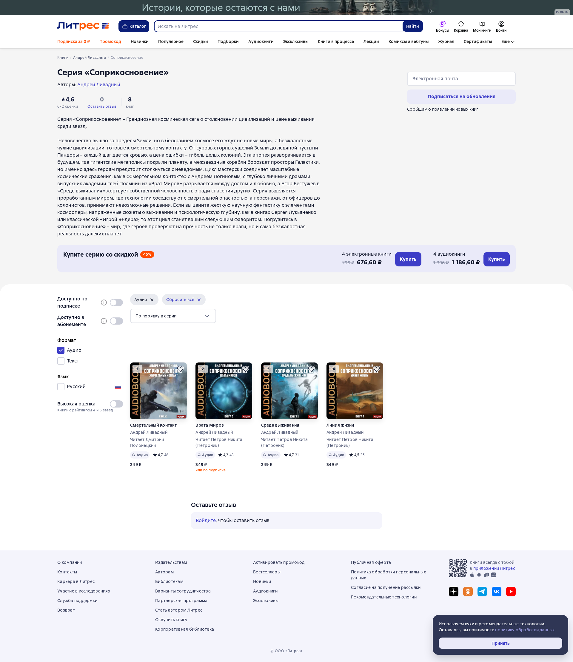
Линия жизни (340, 425)
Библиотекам (169, 581)
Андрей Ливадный (148, 432)
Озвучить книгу (171, 619)
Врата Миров (209, 425)
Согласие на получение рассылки (386, 587)
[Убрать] (152, 299)
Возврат (66, 610)
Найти (412, 26)
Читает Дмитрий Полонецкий (147, 442)
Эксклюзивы (295, 41)
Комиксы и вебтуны (409, 41)
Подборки (228, 41)
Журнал (446, 41)
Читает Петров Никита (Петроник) (218, 442)
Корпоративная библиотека (184, 629)
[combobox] (278, 26)
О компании (69, 562)
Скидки (200, 41)
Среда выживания (280, 425)
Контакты (67, 572)
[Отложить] (180, 369)
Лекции (371, 41)
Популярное (171, 41)
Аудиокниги (261, 41)
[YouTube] (511, 591)
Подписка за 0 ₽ (73, 41)
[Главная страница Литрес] (83, 26)
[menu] (173, 316)
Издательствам (171, 562)
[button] (144, 299)
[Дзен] (453, 591)
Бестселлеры (267, 572)
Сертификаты (478, 41)
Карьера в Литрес (76, 581)
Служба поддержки (77, 600)
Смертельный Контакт (153, 425)
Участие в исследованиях (83, 591)
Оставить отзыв (101, 106)
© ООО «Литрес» (286, 651)
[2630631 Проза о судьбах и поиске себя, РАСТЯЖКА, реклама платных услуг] (286, 7)
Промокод (110, 41)
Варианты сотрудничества (183, 591)
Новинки (140, 41)
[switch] (116, 302)
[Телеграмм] (482, 591)
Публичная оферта (371, 562)
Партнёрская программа (181, 600)
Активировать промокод (278, 562)
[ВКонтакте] (496, 591)
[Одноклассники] (468, 591)
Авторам (164, 572)
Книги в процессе (336, 41)
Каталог (138, 26)
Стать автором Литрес (178, 610)
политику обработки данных (524, 629)
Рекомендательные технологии (384, 597)
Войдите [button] (206, 520)
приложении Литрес (494, 568)
